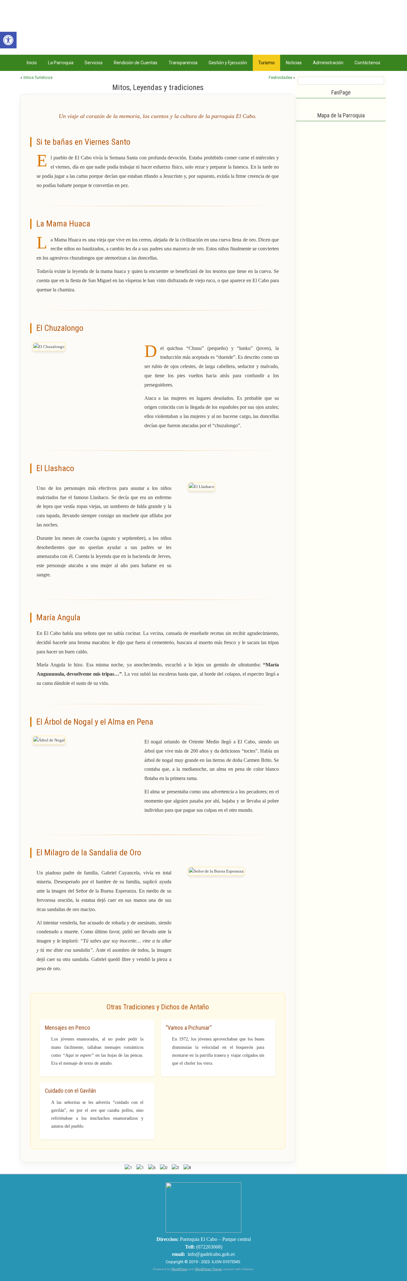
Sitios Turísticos (37, 77)
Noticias (294, 62)
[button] (8, 40)
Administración (328, 62)
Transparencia (183, 62)
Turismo (266, 62)
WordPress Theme (208, 1269)
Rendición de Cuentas (135, 62)
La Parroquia (60, 62)
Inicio (32, 62)
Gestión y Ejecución (228, 62)
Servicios (94, 62)
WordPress (179, 1269)
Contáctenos (367, 62)
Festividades (280, 77)
